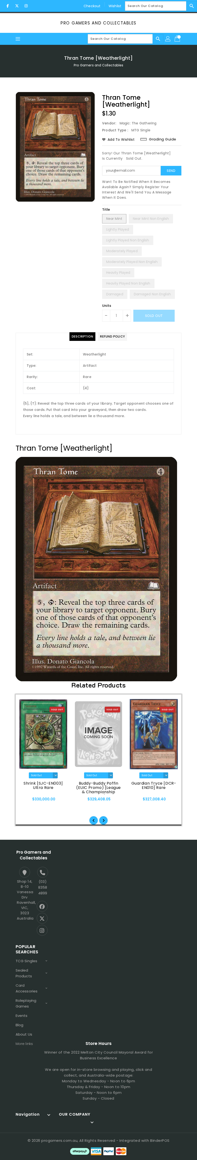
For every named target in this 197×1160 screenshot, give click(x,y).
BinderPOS (160, 1140)
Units (106, 305)
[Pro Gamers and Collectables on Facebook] (7, 6)
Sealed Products (24, 973)
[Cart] (178, 39)
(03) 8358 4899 (42, 887)
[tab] (82, 336)
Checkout (92, 6)
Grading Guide (162, 139)
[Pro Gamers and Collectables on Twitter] (16, 6)
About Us (24, 1034)
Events (22, 1015)
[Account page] (168, 39)
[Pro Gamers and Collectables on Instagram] (26, 6)
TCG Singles (26, 960)
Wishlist (115, 6)
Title (106, 209)
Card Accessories (26, 988)
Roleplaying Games (26, 1003)
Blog (19, 1024)
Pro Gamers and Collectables (98, 23)
